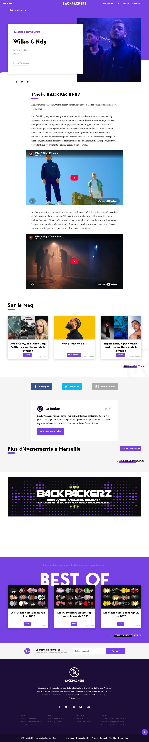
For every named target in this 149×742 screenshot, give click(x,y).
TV (118, 3)
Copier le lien (107, 386)
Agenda (136, 3)
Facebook (109, 408)
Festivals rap (79, 725)
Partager (44, 386)
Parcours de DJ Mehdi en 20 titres (114, 725)
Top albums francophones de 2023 (114, 718)
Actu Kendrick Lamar (55, 718)
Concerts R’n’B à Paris (82, 722)
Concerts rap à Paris (81, 718)
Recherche (145, 3)
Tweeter (74, 386)
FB (16, 81)
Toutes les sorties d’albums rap (32, 725)
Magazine (108, 3)
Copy (27, 81)
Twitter (22, 81)
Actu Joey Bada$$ (54, 722)
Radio (125, 3)
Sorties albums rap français (31, 722)
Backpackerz (74, 3)
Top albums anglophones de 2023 (113, 722)
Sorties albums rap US (29, 718)
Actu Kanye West (54, 725)
